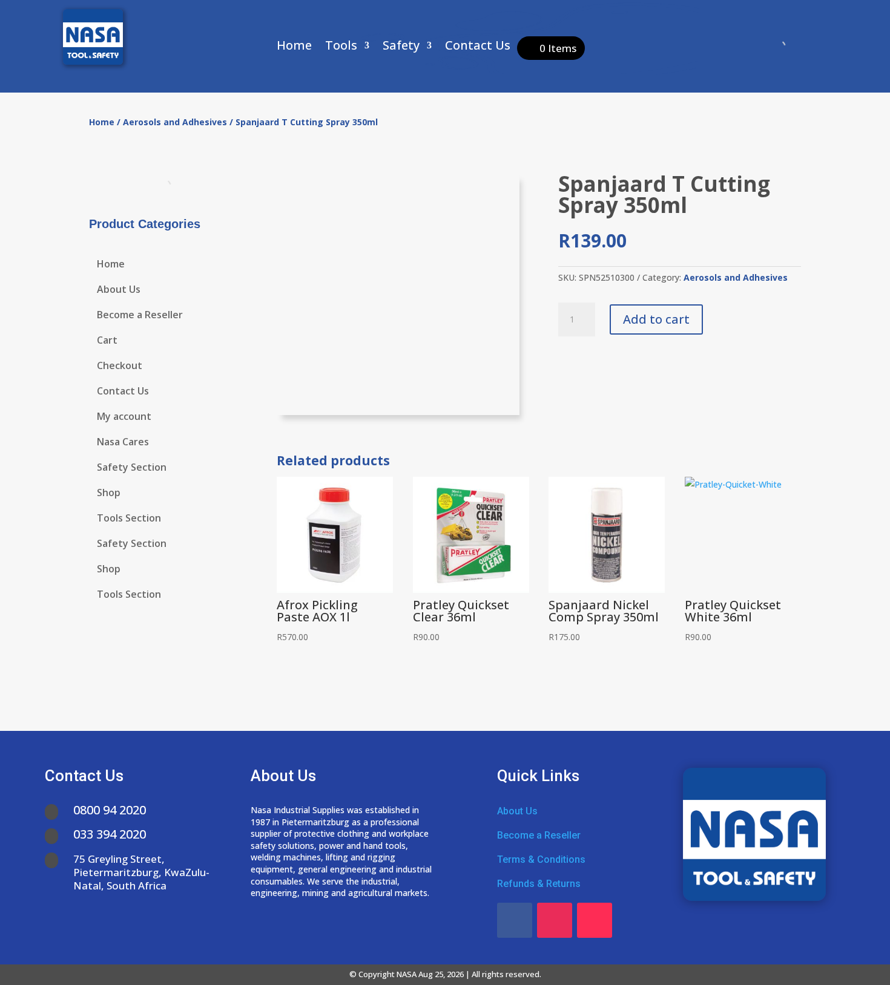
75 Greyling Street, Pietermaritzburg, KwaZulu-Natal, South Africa (141, 872)
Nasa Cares (123, 442)
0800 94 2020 (109, 810)
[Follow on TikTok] (594, 920)
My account (124, 417)
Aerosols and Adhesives (175, 122)
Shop (108, 493)
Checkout (119, 366)
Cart (107, 341)
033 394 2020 (109, 834)
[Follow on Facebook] (514, 920)
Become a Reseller (140, 315)
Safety (401, 47)
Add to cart (656, 319)
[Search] (769, 46)
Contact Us (477, 47)
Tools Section (129, 519)
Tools (341, 47)
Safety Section (131, 468)
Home (294, 47)
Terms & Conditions (541, 859)
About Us (118, 290)
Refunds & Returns (539, 883)
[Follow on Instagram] (554, 920)
